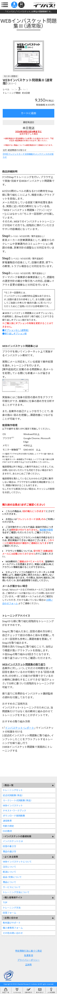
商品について (9, 882)
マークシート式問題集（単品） (17, 800)
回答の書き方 (9, 846)
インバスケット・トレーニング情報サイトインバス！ (44, 5)
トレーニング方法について (16, 892)
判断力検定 (8, 826)
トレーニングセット (13, 790)
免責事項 (28, 955)
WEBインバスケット (13, 805)
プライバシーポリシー (28, 960)
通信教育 (7, 820)
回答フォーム (9, 912)
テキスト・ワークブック (14, 810)
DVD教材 (7, 831)
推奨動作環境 (46, 529)
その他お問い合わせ (13, 933)
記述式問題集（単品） (13, 795)
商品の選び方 (9, 851)
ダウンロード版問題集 (14, 815)
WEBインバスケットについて (17, 861)
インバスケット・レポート (19, 727)
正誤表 (28, 964)
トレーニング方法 (12, 907)
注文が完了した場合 (28, 132)
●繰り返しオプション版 (14, 333)
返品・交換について (12, 877)
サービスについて (12, 887)
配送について (9, 871)
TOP (5, 902)
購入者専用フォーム (13, 927)
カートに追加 (28, 113)
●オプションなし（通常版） (15, 330)
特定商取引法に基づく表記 (28, 950)
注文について (9, 866)
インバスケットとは (13, 841)
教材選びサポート (12, 922)
